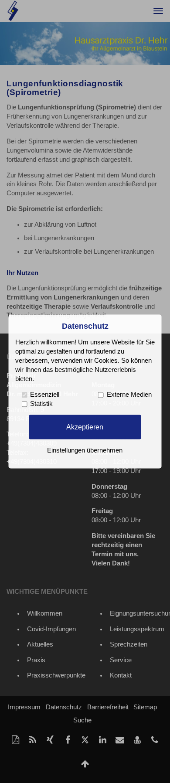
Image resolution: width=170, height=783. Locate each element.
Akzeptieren (84, 427)
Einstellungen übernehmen (84, 450)
